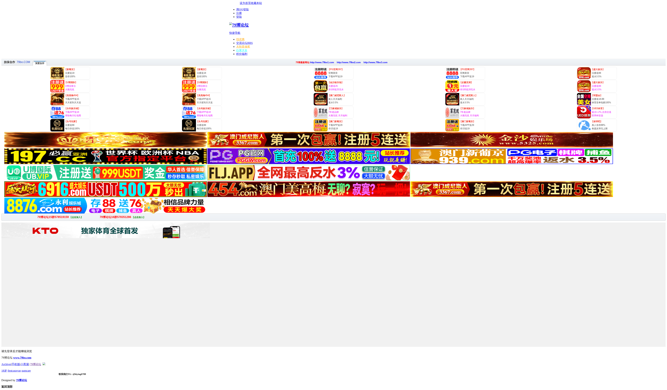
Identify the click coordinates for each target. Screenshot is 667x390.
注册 (239, 13)
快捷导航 (234, 32)
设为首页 (245, 3)
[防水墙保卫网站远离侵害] (44, 364)
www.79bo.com (22, 357)
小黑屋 (24, 364)
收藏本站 (256, 3)
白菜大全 (241, 50)
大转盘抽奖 (243, 46)
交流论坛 (244, 42)
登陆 (239, 16)
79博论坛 (35, 364)
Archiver (6, 364)
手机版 (16, 364)
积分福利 (241, 53)
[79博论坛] (239, 25)
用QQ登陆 (242, 9)
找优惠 (240, 39)
